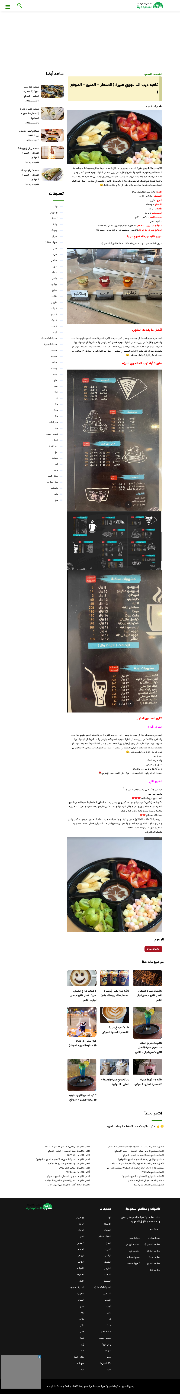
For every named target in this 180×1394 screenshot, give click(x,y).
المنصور (54, 350)
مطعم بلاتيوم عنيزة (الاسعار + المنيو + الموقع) (29, 113)
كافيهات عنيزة (153, 949)
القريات (54, 308)
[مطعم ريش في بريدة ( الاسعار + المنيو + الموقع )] (52, 152)
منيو (56, 494)
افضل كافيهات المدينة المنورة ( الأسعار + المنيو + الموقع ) (63, 1159)
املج (56, 380)
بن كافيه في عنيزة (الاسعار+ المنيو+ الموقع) (115, 1082)
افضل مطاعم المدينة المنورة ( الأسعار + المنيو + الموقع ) (137, 1164)
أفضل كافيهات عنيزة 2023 (78, 1172)
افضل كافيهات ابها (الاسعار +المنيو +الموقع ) (69, 1164)
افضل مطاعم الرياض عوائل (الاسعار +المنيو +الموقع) (139, 1151)
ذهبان (55, 440)
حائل (56, 416)
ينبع (56, 500)
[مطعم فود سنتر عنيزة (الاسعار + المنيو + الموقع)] (52, 91)
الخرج (55, 254)
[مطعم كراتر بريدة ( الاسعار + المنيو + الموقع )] (52, 174)
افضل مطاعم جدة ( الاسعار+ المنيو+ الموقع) (143, 1155)
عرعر (56, 470)
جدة (56, 410)
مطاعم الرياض (133, 1245)
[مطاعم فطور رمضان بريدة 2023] (52, 135)
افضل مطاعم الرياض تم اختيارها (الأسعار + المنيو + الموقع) (136, 1147)
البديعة (55, 230)
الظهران (54, 302)
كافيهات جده (133, 1264)
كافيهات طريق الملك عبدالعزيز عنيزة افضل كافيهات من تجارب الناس (148, 1048)
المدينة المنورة (51, 344)
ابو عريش (54, 212)
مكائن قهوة (53, 476)
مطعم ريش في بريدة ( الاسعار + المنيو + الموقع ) (28, 153)
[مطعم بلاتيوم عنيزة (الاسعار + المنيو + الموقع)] (52, 113)
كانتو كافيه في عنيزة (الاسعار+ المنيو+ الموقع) (115, 1030)
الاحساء (54, 218)
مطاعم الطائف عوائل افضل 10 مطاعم (146, 1181)
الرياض (54, 284)
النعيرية (54, 356)
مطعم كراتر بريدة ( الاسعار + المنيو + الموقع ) (30, 175)
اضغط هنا (101, 226)
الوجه (55, 374)
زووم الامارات (133, 1257)
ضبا (56, 464)
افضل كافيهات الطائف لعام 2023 (74, 1168)
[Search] (19, 5)
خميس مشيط (52, 434)
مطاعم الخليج (153, 1264)
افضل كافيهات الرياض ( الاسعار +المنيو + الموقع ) (67, 1147)
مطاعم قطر (154, 1270)
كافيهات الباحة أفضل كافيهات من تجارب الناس (68, 1185)
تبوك (56, 392)
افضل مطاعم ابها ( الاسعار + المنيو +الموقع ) (143, 1176)
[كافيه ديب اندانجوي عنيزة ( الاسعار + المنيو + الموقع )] (114, 137)
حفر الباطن (53, 422)
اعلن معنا (50, 1386)
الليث (55, 332)
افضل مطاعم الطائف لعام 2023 (149, 1185)
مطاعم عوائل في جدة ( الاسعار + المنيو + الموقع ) (141, 1159)
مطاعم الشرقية (153, 1251)
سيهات (55, 458)
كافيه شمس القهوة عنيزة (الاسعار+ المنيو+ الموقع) (83, 1097)
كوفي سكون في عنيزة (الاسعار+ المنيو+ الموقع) (83, 1043)
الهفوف (54, 368)
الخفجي (54, 260)
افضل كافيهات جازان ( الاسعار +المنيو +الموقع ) (68, 1176)
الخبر (56, 248)
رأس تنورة (53, 446)
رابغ (56, 452)
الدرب (55, 266)
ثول (56, 398)
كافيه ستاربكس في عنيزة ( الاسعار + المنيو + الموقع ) (115, 993)
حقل (56, 428)
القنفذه (54, 326)
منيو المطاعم (154, 1238)
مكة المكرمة (52, 482)
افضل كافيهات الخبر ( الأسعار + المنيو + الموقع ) (67, 1181)
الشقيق (55, 290)
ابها (56, 207)
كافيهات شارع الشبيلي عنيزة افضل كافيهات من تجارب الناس (83, 996)
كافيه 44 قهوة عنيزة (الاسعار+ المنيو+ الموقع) (148, 1082)
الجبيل (55, 236)
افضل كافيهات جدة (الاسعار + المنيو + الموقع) (68, 1151)
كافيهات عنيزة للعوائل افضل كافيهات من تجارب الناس (148, 996)
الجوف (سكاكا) (51, 242)
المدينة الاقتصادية (49, 338)
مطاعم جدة (154, 1257)
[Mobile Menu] (8, 6)
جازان (55, 404)
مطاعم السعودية (152, 1245)
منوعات (54, 488)
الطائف (55, 296)
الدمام (55, 272)
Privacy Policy (64, 1386)
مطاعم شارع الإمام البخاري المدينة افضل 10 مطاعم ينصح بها (135, 1168)
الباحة (55, 224)
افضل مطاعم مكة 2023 (153, 1172)
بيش (56, 386)
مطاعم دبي (134, 1251)
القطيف (54, 320)
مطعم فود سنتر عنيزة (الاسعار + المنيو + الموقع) (31, 91)
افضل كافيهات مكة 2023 (78, 1155)
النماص (54, 362)
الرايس (55, 278)
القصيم (54, 314)
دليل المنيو (135, 1238)
